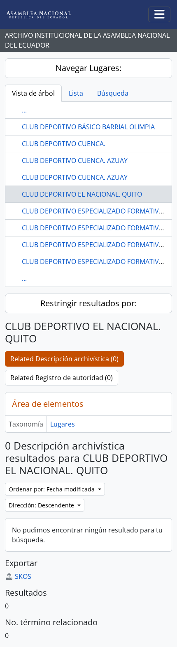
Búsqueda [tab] (112, 93)
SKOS (23, 576)
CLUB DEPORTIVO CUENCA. (63, 143)
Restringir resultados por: (88, 303)
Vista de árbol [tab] (33, 93)
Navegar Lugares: (88, 67)
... (24, 110)
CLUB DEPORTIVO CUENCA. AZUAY (75, 160)
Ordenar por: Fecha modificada (52, 489)
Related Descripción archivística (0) (64, 358)
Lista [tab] (76, 93)
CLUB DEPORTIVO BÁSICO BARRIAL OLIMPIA (88, 126)
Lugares (62, 424)
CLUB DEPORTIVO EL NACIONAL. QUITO (82, 194)
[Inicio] (45, 14)
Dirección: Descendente (42, 505)
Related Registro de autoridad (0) (61, 377)
